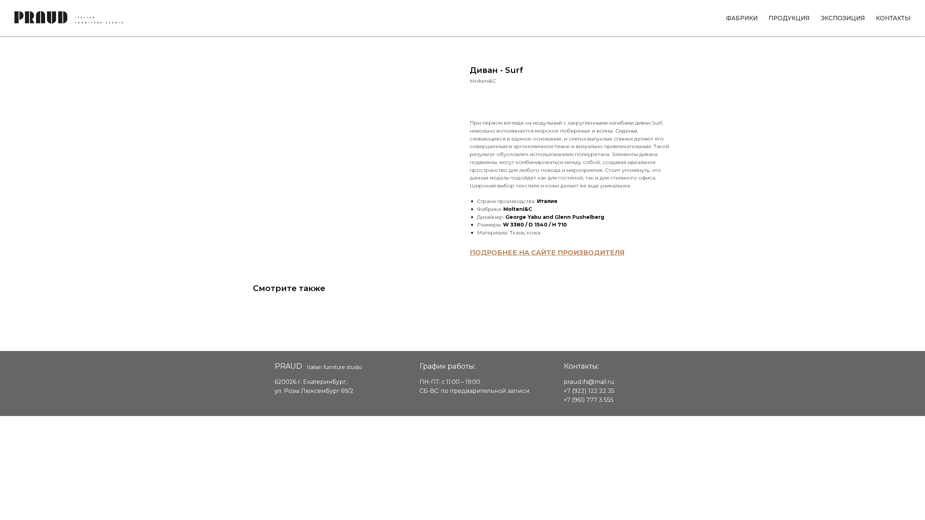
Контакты (893, 18)
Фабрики (742, 18)
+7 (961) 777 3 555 (589, 399)
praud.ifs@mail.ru (589, 381)
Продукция (789, 18)
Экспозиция (843, 18)
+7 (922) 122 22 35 (589, 390)
